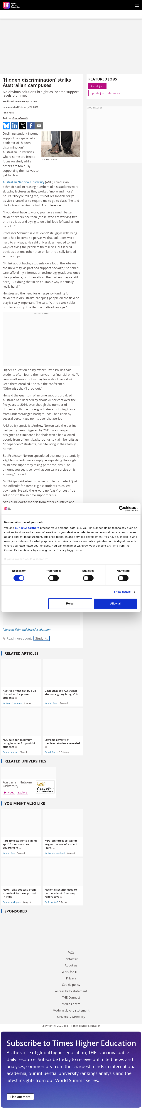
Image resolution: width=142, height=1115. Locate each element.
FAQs (71, 953)
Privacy (71, 978)
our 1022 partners (27, 527)
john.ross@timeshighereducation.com (27, 630)
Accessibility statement (71, 991)
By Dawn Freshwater (12, 702)
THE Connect (71, 997)
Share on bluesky (6, 125)
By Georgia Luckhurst (55, 853)
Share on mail (39, 125)
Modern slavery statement (71, 1010)
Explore (22, 792)
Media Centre (71, 1004)
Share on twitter (22, 125)
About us (71, 965)
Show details (122, 591)
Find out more (20, 1097)
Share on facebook (31, 125)
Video (10, 792)
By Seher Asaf (51, 902)
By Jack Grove (51, 752)
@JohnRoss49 (20, 118)
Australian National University (23, 182)
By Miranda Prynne (12, 902)
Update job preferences (105, 93)
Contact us (71, 959)
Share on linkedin (14, 125)
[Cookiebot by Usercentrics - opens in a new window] (121, 508)
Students (41, 638)
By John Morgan (10, 752)
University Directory (71, 1017)
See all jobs (97, 86)
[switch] (53, 578)
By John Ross (51, 702)
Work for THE (71, 972)
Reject (70, 603)
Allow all (115, 603)
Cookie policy (71, 985)
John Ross (8, 112)
